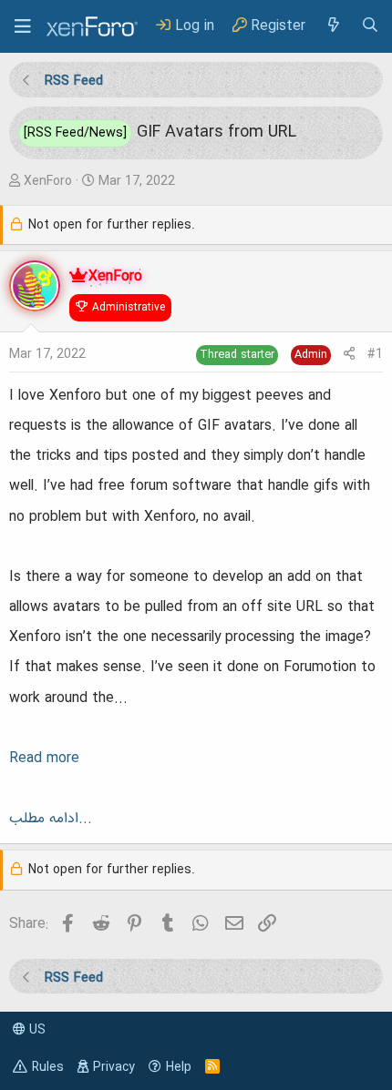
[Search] (370, 26)
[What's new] (333, 26)
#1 (375, 354)
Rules (48, 1067)
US (36, 1030)
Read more (44, 758)
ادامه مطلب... (50, 819)
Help (178, 1067)
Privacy (114, 1067)
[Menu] (23, 26)
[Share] (349, 355)
